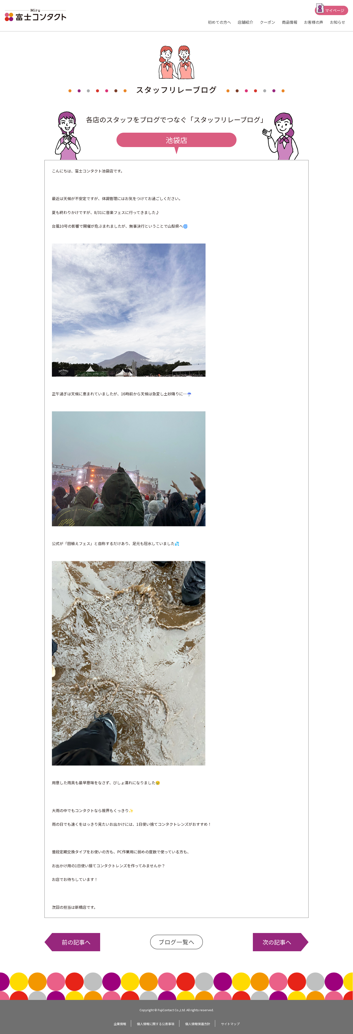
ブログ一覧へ (176, 942)
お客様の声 (313, 22)
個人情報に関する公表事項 (155, 1024)
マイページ (334, 10)
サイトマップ (230, 1024)
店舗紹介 (245, 22)
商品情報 (289, 22)
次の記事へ (276, 942)
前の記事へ (76, 942)
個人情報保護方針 (197, 1024)
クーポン (267, 22)
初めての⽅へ (219, 22)
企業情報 (120, 1024)
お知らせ (337, 22)
